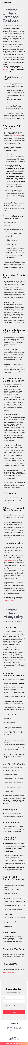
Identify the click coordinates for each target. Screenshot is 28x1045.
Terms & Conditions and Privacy (14, 1032)
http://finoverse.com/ (9, 560)
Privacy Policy (6, 69)
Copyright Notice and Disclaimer (14, 1030)
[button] (26, 2)
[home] (6, 2)
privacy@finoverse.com (9, 600)
